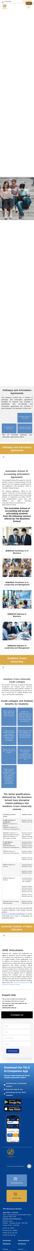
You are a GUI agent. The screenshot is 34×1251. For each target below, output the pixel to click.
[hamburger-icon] (29, 7)
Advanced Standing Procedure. (11, 984)
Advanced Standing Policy (22, 982)
